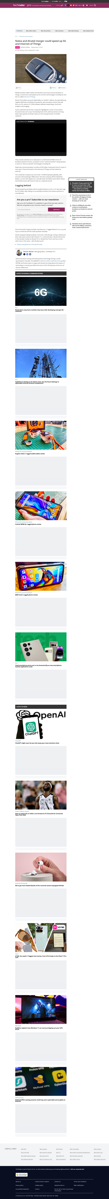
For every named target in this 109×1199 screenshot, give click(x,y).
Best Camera (97, 1149)
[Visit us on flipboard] (74, 5)
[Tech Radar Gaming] (64, 1)
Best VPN (23, 1149)
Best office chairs (31, 31)
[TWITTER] (24, 254)
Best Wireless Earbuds (76, 1156)
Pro (16, 36)
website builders (45, 261)
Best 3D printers (45, 31)
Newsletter (63, 87)
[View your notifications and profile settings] (87, 5)
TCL (41, 237)
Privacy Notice (20, 215)
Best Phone (59, 1149)
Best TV (58, 1152)
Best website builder (89, 31)
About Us (18, 1181)
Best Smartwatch (61, 1159)
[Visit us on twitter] (68, 5)
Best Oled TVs (60, 1156)
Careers (37, 1189)
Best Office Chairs (75, 1159)
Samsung (60, 229)
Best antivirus (59, 31)
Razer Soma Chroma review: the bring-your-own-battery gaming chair (82, 217)
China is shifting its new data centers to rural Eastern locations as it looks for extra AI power (82, 208)
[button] (92, 5)
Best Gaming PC (44, 1156)
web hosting (58, 261)
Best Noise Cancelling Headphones (80, 1152)
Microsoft (53, 189)
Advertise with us (59, 1185)
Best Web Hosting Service (28, 1156)
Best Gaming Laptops (46, 1152)
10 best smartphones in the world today (29, 244)
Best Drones (97, 1156)
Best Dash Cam (98, 1152)
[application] (41, 137)
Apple (17, 231)
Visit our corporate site (77, 1169)
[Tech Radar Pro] (55, 1)
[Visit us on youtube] (71, 5)
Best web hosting (73, 31)
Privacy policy (19, 1185)
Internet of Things (29, 97)
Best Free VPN (25, 1152)
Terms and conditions (80, 1181)
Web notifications (79, 1185)
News (17, 47)
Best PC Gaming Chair (46, 1159)
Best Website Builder (27, 1159)
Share (19, 87)
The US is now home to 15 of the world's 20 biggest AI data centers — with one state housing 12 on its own (81, 198)
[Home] (45, 1)
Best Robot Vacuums (100, 1159)
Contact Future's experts (42, 1181)
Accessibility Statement (22, 1189)
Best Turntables (74, 1149)
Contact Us (57, 1181)
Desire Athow (26, 47)
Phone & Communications (26, 36)
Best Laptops (43, 1149)
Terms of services (37, 214)
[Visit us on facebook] (65, 5)
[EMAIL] (30, 254)
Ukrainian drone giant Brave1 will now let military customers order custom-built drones (81, 225)
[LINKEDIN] (27, 254)
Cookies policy (39, 1185)
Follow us (54, 87)
